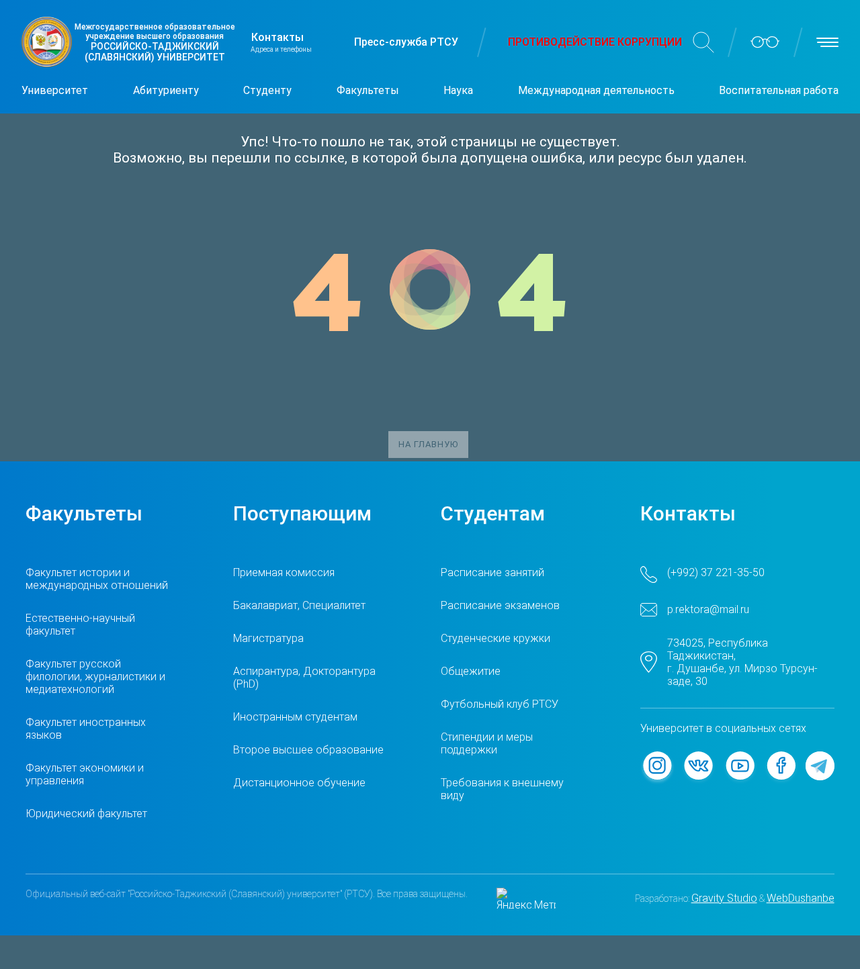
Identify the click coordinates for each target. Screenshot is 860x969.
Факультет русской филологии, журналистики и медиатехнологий (95, 676)
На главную (428, 444)
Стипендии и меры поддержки (487, 743)
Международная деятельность (596, 90)
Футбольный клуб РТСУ (499, 704)
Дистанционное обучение (299, 782)
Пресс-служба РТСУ (406, 42)
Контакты (277, 37)
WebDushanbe (800, 898)
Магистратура (268, 638)
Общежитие (471, 671)
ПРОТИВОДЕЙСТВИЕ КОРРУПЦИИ (595, 42)
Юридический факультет (86, 813)
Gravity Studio (724, 898)
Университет (55, 90)
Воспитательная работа (778, 90)
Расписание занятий (492, 572)
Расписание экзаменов (500, 605)
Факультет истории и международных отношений (97, 579)
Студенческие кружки (495, 638)
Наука (458, 90)
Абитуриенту (166, 90)
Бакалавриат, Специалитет (299, 605)
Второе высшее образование (308, 749)
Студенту (267, 90)
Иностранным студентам (295, 716)
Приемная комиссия (284, 572)
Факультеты (368, 90)
